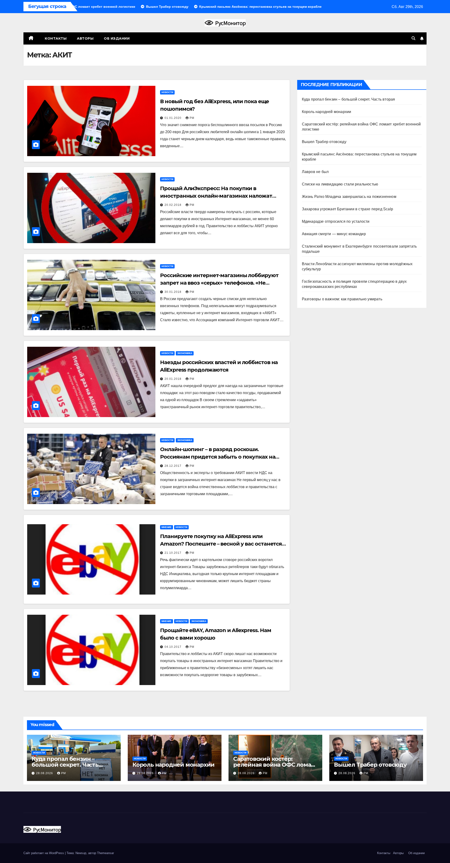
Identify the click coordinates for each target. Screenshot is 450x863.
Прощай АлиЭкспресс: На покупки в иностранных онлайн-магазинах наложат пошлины (216, 196)
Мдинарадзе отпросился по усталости (336, 221)
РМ (192, 118)
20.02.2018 (173, 205)
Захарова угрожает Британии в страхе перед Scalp (347, 209)
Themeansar (105, 853)
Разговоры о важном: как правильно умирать (342, 299)
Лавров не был (315, 172)
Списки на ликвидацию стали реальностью (340, 184)
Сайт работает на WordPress (44, 853)
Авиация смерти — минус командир (334, 234)
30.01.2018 (173, 292)
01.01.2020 (173, 118)
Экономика (184, 353)
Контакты (55, 38)
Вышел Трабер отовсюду (324, 142)
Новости (167, 92)
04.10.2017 (173, 646)
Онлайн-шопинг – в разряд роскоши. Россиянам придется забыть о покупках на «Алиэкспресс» (217, 456)
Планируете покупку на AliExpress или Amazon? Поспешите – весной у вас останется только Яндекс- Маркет (221, 543)
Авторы (85, 38)
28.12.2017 (173, 465)
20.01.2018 (173, 379)
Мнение (166, 527)
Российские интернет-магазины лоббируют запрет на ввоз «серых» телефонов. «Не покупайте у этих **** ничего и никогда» (219, 283)
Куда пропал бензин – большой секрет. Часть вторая (348, 99)
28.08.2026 (45, 773)
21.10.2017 (173, 552)
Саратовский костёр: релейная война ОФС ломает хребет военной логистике (275, 764)
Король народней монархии (326, 112)
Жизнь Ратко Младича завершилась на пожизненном (349, 197)
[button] (413, 38)
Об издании (117, 38)
